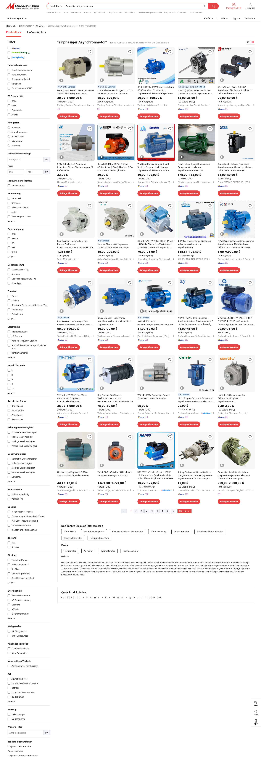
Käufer (207, 18)
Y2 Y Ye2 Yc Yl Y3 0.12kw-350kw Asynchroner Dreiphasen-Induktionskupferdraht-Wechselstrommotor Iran (72, 398)
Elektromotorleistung (99, 538)
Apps (235, 18)
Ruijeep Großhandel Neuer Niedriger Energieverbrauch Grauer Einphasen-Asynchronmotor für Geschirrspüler (195, 475)
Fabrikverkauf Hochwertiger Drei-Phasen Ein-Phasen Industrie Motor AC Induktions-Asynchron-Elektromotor (75, 323)
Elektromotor (76, 12)
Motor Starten (130, 12)
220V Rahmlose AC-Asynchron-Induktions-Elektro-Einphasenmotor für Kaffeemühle (75, 167)
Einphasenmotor (115, 12)
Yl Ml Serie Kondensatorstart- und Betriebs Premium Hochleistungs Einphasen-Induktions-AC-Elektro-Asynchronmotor (153, 167)
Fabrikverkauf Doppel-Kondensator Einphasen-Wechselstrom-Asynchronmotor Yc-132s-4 (194, 167)
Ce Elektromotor (181, 531)
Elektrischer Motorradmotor (210, 531)
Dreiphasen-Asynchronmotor (150, 12)
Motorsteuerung (158, 531)
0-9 (62, 597)
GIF (181, 80)
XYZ (159, 597)
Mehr (63, 556)
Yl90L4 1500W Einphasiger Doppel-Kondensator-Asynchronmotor (153, 397)
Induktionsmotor (197, 12)
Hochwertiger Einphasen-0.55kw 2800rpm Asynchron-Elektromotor (73, 474)
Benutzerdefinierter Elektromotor (127, 531)
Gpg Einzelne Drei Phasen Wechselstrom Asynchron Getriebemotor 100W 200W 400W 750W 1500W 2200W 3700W (116, 398)
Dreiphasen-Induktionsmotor (176, 12)
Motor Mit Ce (70, 531)
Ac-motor (87, 12)
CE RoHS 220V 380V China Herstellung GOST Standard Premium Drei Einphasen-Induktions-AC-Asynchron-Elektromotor (155, 90)
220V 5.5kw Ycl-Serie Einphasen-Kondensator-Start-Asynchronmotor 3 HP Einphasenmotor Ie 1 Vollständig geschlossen (195, 321)
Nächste (183, 511)
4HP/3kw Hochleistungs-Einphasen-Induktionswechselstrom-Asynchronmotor (194, 244)
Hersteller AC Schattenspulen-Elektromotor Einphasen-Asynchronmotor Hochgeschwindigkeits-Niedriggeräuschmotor (231, 398)
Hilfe (223, 18)
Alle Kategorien (17, 18)
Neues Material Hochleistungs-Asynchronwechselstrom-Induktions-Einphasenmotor (114, 321)
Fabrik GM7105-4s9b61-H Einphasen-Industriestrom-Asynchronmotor (115, 474)
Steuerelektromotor (73, 538)
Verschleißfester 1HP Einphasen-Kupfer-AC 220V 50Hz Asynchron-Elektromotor (113, 246)
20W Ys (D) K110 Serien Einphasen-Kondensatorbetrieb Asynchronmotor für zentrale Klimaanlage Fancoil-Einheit (196, 92)
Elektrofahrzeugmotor (94, 531)
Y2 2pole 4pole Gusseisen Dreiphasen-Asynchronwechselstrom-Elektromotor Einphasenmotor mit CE (196, 400)
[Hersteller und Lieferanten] (22, 6)
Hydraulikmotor (100, 12)
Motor (65, 12)
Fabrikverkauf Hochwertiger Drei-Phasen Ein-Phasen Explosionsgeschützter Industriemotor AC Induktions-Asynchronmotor (75, 244)
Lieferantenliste (36, 32)
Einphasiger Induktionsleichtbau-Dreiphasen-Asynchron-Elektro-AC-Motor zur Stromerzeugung (234, 475)
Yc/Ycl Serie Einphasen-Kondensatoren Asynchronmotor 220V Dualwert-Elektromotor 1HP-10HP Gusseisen (236, 244)
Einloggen (250, 7)
